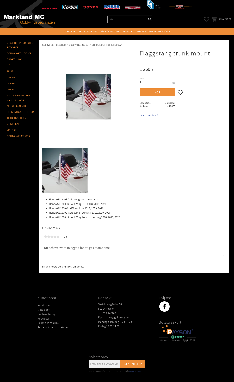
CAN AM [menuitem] (11, 77)
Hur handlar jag (46, 314)
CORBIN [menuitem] (11, 83)
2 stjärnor (48, 236)
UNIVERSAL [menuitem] (13, 124)
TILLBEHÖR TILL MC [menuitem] (17, 118)
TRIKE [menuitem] (10, 71)
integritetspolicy (135, 371)
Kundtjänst (44, 305)
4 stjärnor (54, 236)
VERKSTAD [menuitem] (128, 31)
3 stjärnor (51, 236)
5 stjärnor (57, 236)
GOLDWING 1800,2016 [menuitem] (18, 136)
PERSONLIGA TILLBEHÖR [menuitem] (20, 112)
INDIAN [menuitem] (11, 89)
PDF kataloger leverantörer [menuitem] (153, 31)
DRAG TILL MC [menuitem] (14, 59)
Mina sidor (44, 309)
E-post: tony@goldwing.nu (113, 317)
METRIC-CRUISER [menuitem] (16, 106)
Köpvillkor (43, 318)
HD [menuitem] (8, 65)
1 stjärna (45, 236)
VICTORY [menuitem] (11, 130)
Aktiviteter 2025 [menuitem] (88, 31)
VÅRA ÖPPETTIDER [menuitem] (110, 31)
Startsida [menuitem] (69, 31)
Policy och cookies (48, 323)
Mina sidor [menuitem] (225, 19)
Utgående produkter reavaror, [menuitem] (20, 45)
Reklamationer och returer (53, 327)
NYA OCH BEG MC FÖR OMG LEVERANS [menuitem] (18, 98)
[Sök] (150, 19)
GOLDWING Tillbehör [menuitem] (19, 53)
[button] (206, 19)
